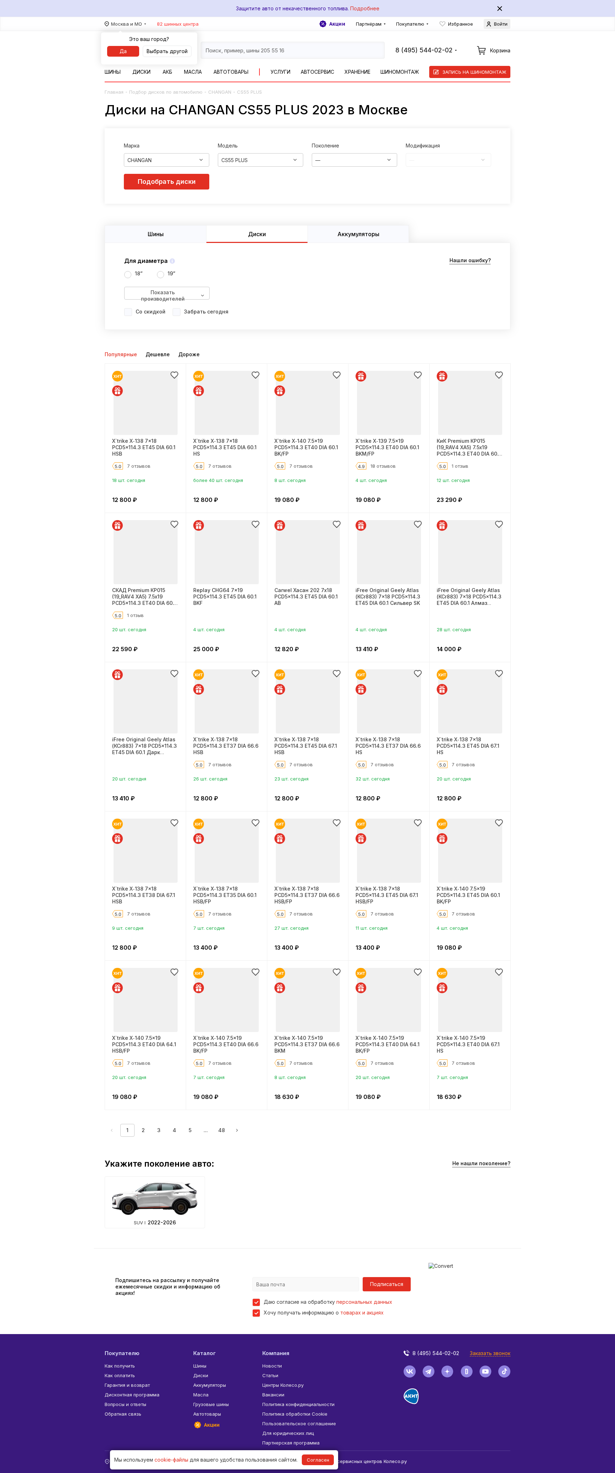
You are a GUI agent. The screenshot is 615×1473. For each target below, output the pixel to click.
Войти (501, 24)
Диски (141, 72)
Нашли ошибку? (470, 260)
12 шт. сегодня (453, 480)
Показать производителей (163, 294)
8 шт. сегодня (290, 480)
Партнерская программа (291, 1443)
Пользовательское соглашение (299, 1423)
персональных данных (364, 1302)
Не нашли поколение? (481, 1163)
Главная (114, 92)
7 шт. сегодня (209, 928)
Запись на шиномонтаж (474, 72)
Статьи (270, 1375)
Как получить (120, 1366)
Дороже (189, 354)
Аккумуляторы (209, 1385)
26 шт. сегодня (210, 779)
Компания (275, 1353)
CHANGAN (219, 92)
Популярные (121, 354)
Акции (337, 24)
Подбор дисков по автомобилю (166, 92)
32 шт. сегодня (373, 779)
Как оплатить (120, 1375)
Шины (113, 72)
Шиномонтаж (399, 72)
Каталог (204, 1353)
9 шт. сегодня (127, 928)
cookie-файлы (171, 1460)
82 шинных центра (178, 24)
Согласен (318, 1460)
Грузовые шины (211, 1404)
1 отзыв (460, 466)
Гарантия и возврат (127, 1385)
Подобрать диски (167, 181)
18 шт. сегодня (128, 480)
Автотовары (231, 72)
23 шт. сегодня (291, 779)
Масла (193, 72)
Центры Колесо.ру (283, 1385)
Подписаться (386, 1284)
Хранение (357, 72)
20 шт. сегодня (129, 629)
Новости (272, 1366)
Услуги (280, 72)
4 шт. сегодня (371, 480)
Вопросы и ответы (125, 1404)
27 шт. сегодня (291, 928)
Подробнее (364, 8)
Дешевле (158, 354)
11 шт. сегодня (372, 928)
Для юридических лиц (288, 1433)
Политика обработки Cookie (294, 1414)
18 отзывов (383, 466)
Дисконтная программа (132, 1394)
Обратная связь (123, 1414)
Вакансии (273, 1394)
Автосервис (317, 72)
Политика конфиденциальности (298, 1404)
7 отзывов (139, 466)
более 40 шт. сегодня (218, 480)
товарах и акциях (362, 1312)
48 (221, 1130)
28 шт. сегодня (454, 629)
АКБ (167, 72)
